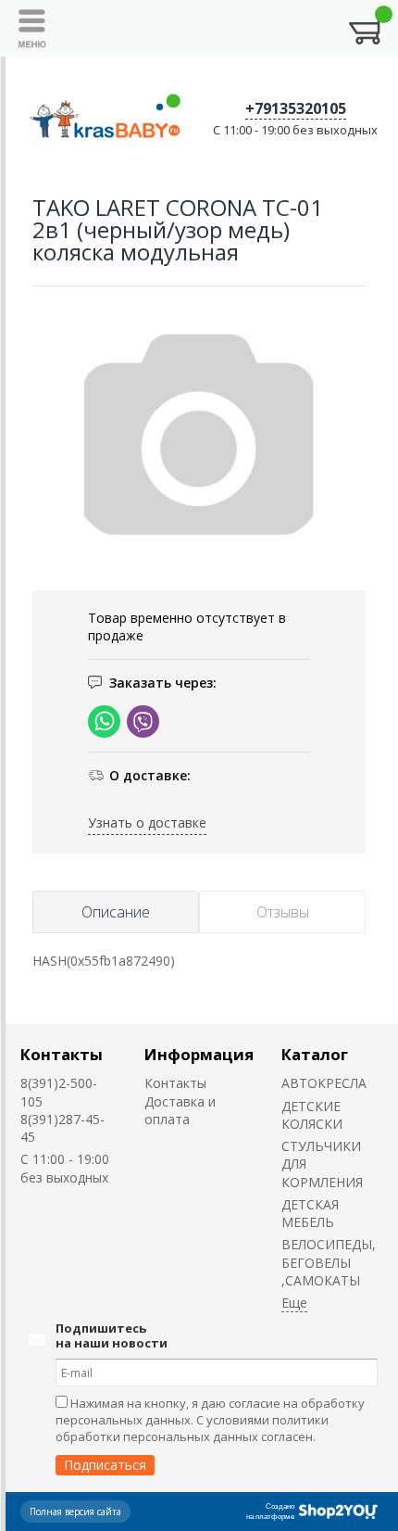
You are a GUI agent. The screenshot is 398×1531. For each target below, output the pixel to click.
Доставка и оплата (180, 1110)
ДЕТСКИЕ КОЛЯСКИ (311, 1114)
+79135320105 (295, 108)
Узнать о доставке (147, 822)
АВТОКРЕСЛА (324, 1083)
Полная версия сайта (75, 1511)
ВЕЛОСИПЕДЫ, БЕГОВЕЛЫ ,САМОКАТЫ (328, 1262)
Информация (199, 1054)
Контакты (61, 1054)
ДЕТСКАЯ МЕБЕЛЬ (310, 1213)
